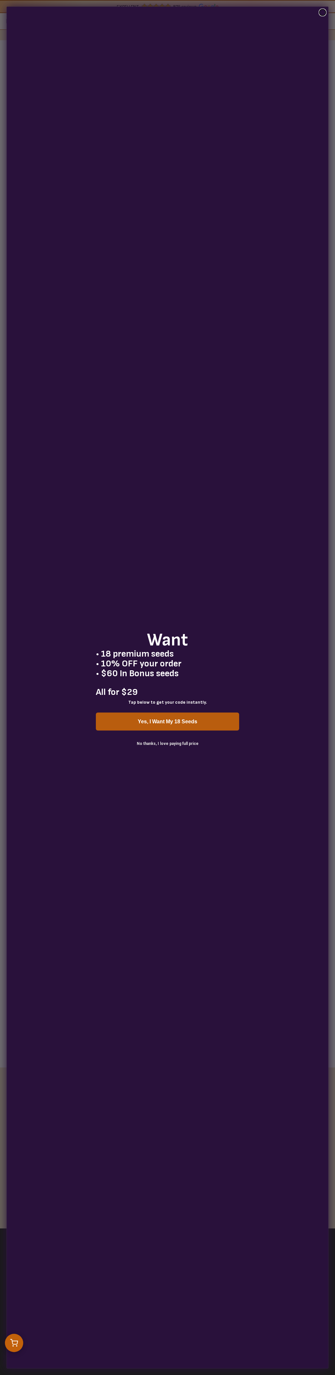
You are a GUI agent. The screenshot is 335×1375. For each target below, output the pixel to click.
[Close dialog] (322, 12)
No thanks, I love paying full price (168, 743)
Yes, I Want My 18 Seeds (167, 721)
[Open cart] (14, 1343)
